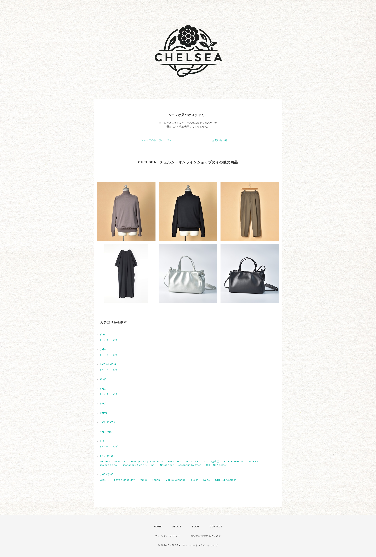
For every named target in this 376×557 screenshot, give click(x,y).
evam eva (121, 461)
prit (153, 465)
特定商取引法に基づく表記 (206, 536)
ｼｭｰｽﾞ (103, 403)
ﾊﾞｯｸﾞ (103, 379)
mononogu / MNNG (135, 465)
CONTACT (216, 526)
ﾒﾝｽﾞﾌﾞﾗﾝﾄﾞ (106, 474)
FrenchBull (174, 461)
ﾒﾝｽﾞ (115, 340)
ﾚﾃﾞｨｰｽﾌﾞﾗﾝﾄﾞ (108, 456)
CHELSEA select (216, 465)
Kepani (156, 480)
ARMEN (105, 461)
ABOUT (176, 526)
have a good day (124, 480)
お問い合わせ (219, 140)
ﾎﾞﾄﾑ (103, 334)
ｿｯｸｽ (103, 388)
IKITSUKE (192, 461)
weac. (207, 480)
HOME (158, 526)
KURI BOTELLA (233, 461)
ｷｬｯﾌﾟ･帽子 (106, 431)
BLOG (195, 526)
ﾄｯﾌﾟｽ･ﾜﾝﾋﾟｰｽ (108, 364)
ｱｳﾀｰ (103, 349)
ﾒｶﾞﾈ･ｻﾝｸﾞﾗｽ (107, 422)
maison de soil (109, 465)
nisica (195, 480)
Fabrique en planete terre (147, 461)
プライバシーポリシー (167, 536)
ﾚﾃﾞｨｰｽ (104, 340)
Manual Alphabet (175, 480)
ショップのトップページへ (156, 140)
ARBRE (104, 480)
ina (205, 461)
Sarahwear (167, 465)
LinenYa (253, 461)
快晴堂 (215, 461)
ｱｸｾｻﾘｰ (104, 413)
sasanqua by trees (189, 465)
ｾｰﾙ (102, 441)
